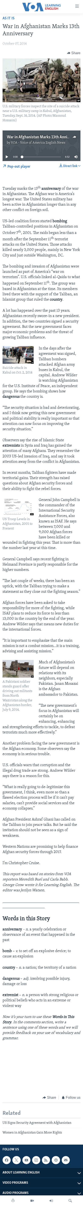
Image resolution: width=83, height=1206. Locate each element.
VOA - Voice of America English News (38, 142)
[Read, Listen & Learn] (13, 1200)
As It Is (8, 18)
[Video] (32, 1200)
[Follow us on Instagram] (36, 1160)
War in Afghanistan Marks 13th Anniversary (43, 137)
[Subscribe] (66, 1160)
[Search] (70, 1200)
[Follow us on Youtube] (26, 1160)
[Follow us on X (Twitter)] (16, 1160)
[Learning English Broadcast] (51, 1200)
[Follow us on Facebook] (7, 1160)
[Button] (74, 53)
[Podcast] (56, 1160)
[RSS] (46, 1160)
